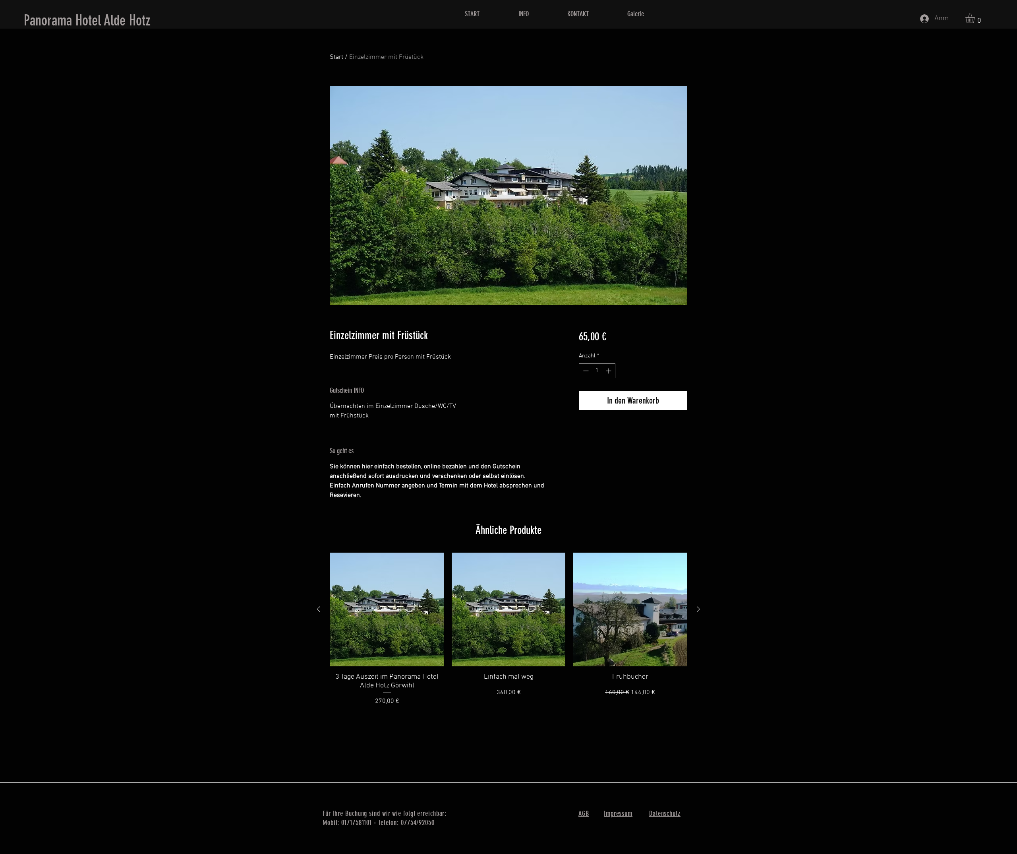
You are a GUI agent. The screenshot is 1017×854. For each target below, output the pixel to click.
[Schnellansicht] (387, 609)
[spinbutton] (597, 371)
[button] (975, 18)
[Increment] (609, 371)
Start (336, 57)
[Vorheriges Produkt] (318, 609)
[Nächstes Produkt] (698, 609)
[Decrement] (585, 371)
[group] (508, 629)
